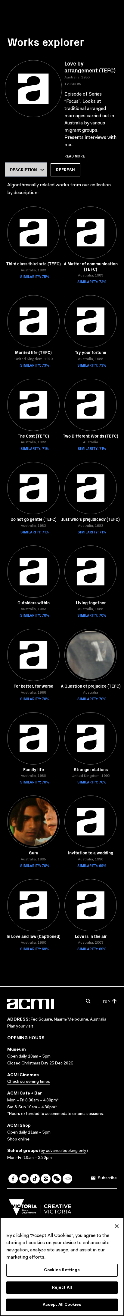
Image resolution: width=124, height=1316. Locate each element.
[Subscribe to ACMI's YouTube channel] (24, 1178)
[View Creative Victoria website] (40, 1209)
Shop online (18, 1139)
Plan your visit (20, 1026)
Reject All (62, 1288)
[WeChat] (56, 1178)
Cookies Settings (62, 1270)
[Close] (116, 1226)
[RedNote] (67, 1178)
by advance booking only (63, 1151)
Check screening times (28, 1082)
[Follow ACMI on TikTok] (35, 1178)
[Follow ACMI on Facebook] (13, 1178)
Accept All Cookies (62, 1305)
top (106, 1001)
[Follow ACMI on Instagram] (46, 1178)
